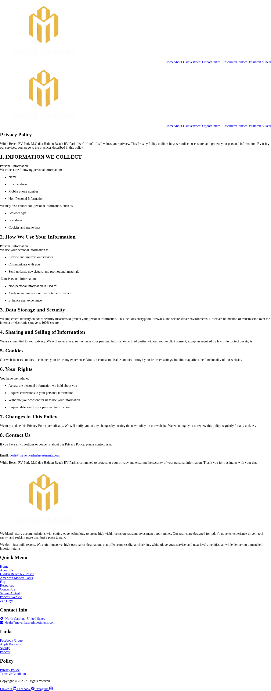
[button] (205, 62)
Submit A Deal (261, 62)
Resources (229, 62)
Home (169, 62)
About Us (180, 62)
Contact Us (243, 62)
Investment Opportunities (203, 62)
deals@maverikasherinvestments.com (34, 455)
